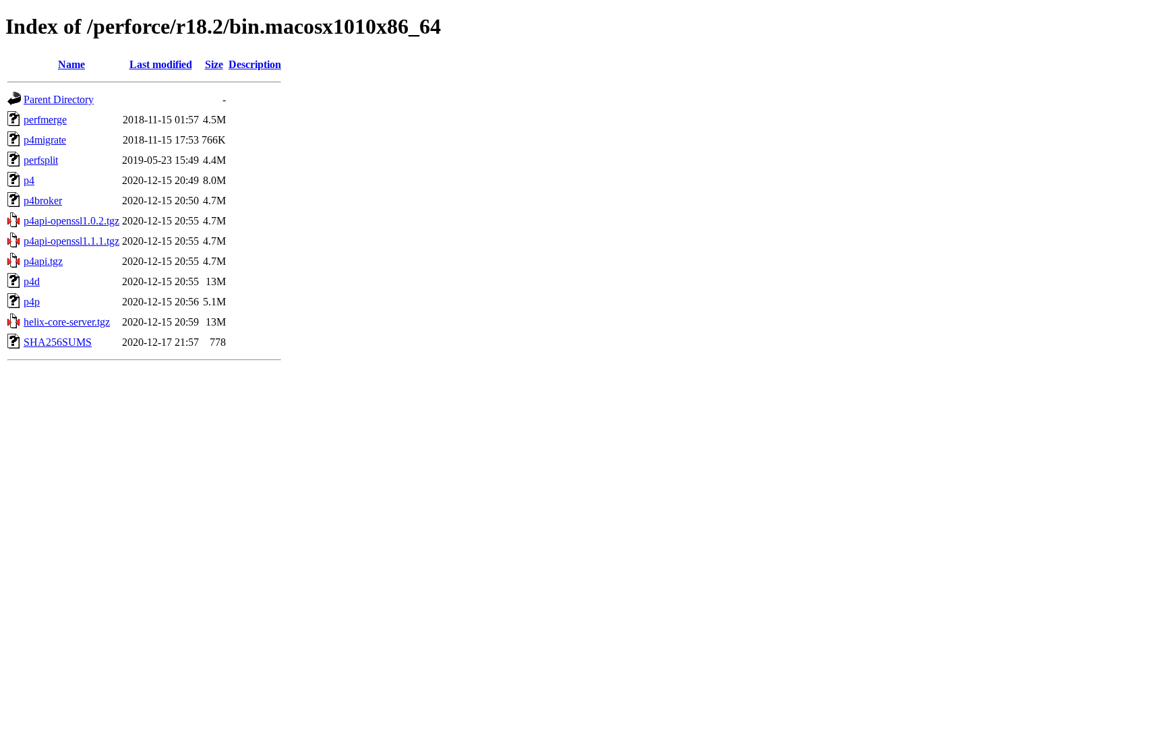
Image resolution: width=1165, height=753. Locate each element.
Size (214, 64)
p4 (29, 180)
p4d (32, 281)
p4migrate (45, 140)
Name (71, 64)
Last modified (160, 64)
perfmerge (45, 119)
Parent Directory (59, 99)
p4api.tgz (43, 261)
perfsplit (41, 160)
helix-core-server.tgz (67, 322)
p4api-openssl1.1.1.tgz (71, 241)
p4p (32, 301)
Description (255, 64)
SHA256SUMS (58, 342)
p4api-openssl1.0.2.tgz (71, 221)
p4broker (43, 200)
